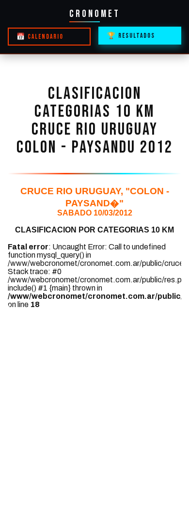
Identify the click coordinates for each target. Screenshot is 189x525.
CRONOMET (94, 14)
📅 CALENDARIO (39, 37)
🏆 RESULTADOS (131, 36)
